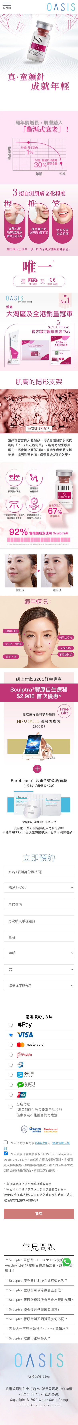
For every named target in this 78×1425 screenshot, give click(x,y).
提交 (38, 1213)
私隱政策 (35, 1376)
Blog (46, 1376)
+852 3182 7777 (30, 1394)
